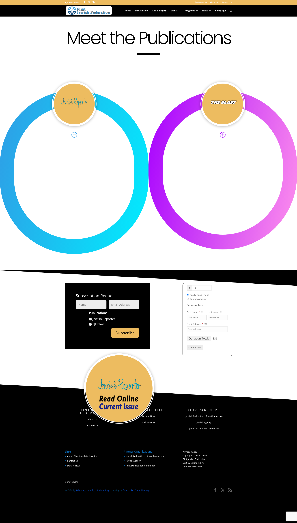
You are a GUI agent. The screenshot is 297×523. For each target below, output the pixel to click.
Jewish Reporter (104, 319)
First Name (193, 312)
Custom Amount (198, 298)
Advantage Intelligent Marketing (92, 490)
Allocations (214, 2)
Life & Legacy (159, 11)
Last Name (214, 312)
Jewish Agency (204, 422)
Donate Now (141, 11)
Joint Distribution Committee (204, 428)
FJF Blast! (99, 324)
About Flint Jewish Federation (82, 456)
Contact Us (227, 2)
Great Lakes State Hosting (136, 490)
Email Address (195, 324)
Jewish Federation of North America (204, 416)
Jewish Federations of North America (145, 456)
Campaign (220, 11)
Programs (190, 11)
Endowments (201, 2)
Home (128, 11)
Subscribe (125, 333)
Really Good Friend (199, 294)
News (205, 11)
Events (174, 11)
